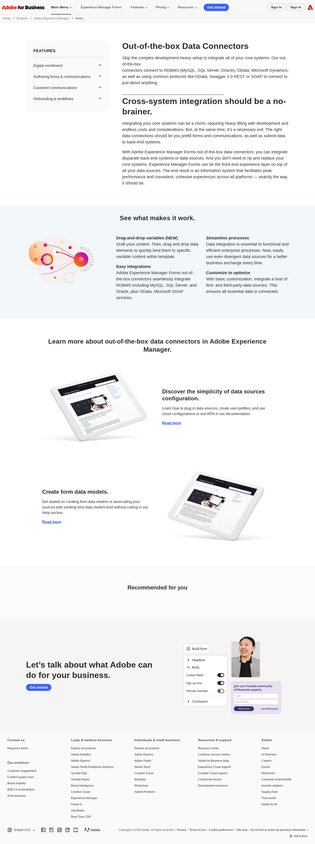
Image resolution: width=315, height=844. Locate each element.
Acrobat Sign (79, 773)
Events (266, 767)
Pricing (161, 7)
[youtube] (75, 830)
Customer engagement (21, 771)
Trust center (269, 798)
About (265, 748)
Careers (267, 760)
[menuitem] (67, 65)
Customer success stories (214, 754)
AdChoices (301, 836)
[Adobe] (310, 7)
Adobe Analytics (81, 754)
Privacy (181, 830)
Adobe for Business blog (213, 760)
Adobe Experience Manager (51, 18)
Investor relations (272, 785)
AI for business (16, 795)
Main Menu (59, 7)
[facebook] (43, 830)
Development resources (213, 785)
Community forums (210, 779)
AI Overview (269, 754)
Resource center (208, 748)
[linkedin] (67, 830)
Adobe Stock (142, 767)
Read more (171, 423)
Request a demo (17, 748)
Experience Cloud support (214, 767)
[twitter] (59, 830)
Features (137, 7)
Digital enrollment (47, 66)
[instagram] (51, 830)
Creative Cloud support (212, 773)
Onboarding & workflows (53, 99)
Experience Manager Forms (101, 7)
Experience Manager (84, 798)
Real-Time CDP (81, 816)
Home (6, 18)
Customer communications (55, 88)
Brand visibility (16, 783)
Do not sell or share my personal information (278, 830)
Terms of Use (197, 830)
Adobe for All (269, 804)
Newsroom (268, 773)
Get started (216, 7)
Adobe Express (80, 760)
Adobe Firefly (142, 760)
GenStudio (77, 810)
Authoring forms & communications (61, 77)
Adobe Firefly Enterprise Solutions (92, 767)
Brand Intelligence (82, 785)
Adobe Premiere (144, 791)
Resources (185, 7)
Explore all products (83, 748)
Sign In (276, 7)
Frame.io (76, 804)
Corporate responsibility (276, 779)
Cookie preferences (221, 830)
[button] (20, 830)
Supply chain (270, 791)
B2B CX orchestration (20, 789)
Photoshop (141, 785)
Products (22, 18)
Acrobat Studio (80, 779)
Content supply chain (20, 777)
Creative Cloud (80, 791)
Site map (241, 830)
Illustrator (140, 779)
